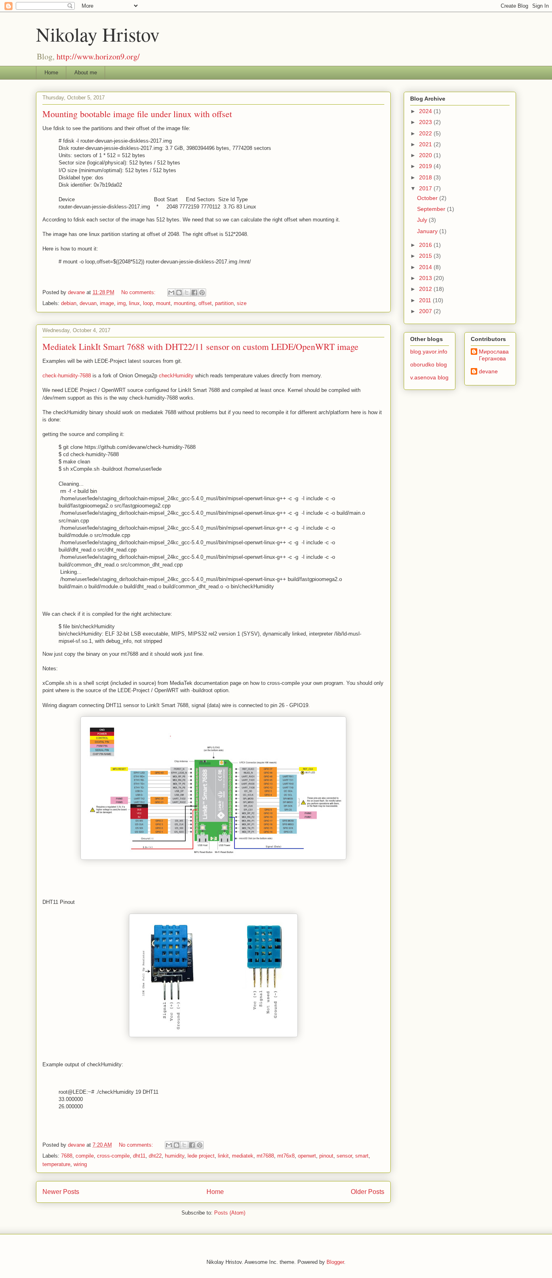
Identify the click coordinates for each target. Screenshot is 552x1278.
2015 (426, 256)
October (428, 198)
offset (205, 303)
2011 (426, 300)
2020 (426, 155)
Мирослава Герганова (494, 355)
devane (488, 371)
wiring (80, 1164)
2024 (426, 111)
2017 (426, 188)
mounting (184, 303)
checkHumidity (176, 376)
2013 (426, 278)
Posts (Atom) (229, 1213)
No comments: (139, 292)
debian (68, 303)
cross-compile (113, 1156)
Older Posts (367, 1191)
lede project (201, 1156)
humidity (174, 1156)
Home (51, 72)
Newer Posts (60, 1191)
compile (85, 1156)
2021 (426, 144)
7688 (66, 1156)
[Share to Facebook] (194, 292)
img (121, 303)
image (107, 303)
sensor (344, 1156)
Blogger (335, 1262)
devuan (88, 303)
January (428, 231)
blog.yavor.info (428, 351)
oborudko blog (428, 364)
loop (148, 303)
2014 (426, 267)
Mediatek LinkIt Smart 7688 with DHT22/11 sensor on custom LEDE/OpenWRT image (200, 346)
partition (224, 303)
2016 (426, 245)
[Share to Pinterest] (202, 292)
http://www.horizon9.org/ (98, 56)
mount (163, 303)
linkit (223, 1156)
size (242, 303)
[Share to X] (187, 292)
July (423, 220)
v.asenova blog (429, 377)
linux (134, 303)
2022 (426, 133)
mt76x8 (286, 1156)
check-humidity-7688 (66, 376)
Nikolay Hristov (98, 34)
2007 (426, 311)
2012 (426, 289)
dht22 (155, 1156)
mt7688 (265, 1156)
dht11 (139, 1156)
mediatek (242, 1156)
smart (362, 1156)
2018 (426, 177)
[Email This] (171, 292)
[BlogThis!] (179, 292)
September (432, 209)
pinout (326, 1156)
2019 (426, 166)
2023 (426, 122)
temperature (56, 1164)
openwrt (307, 1156)
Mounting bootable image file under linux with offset (137, 114)
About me (85, 72)
